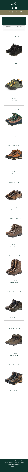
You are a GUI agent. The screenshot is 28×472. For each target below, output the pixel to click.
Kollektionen (8, 26)
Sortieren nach (19, 26)
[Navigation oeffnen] (2, 2)
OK (14, 470)
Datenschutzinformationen (14, 466)
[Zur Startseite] (14, 3)
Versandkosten (19, 397)
